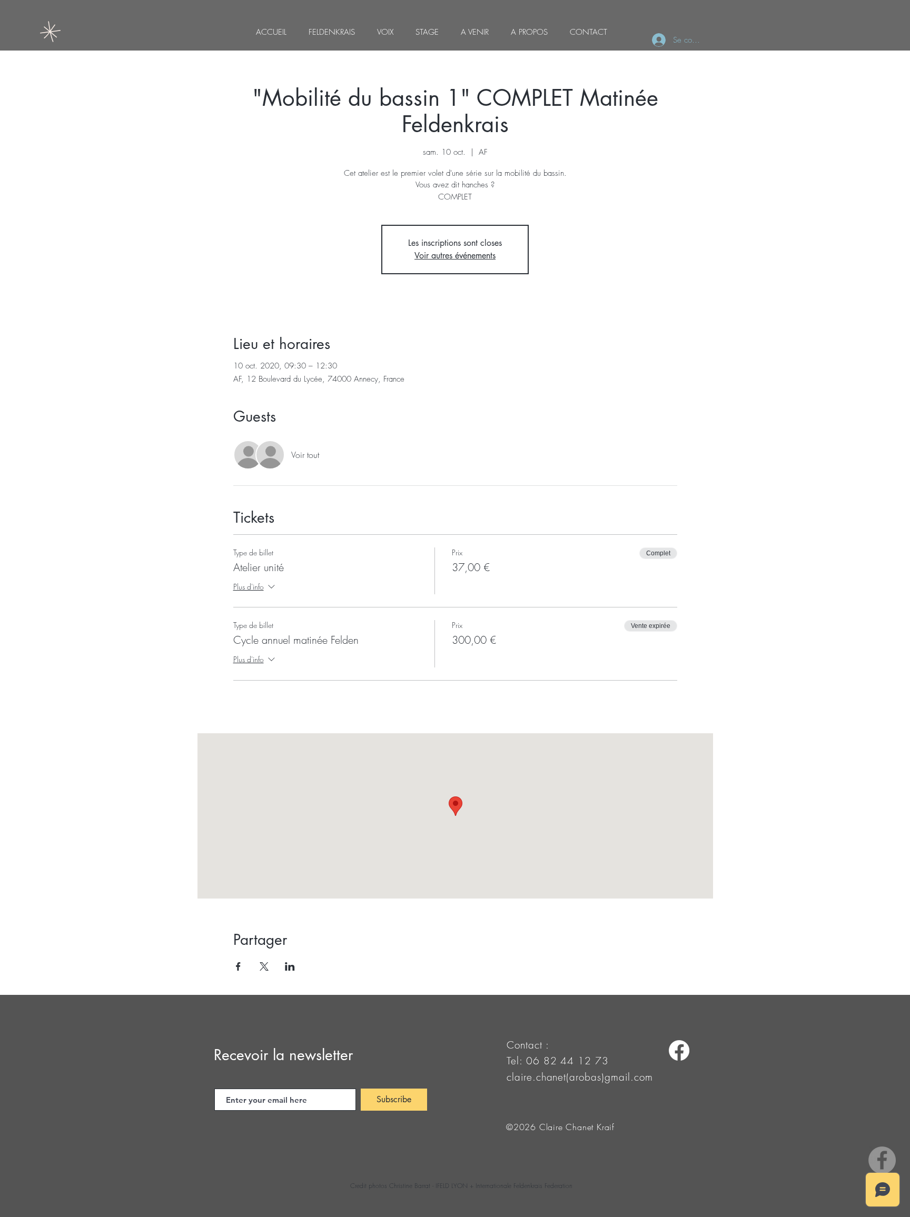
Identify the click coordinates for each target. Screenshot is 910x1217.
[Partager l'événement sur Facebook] (238, 966)
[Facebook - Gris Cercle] (882, 1160)
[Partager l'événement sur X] (264, 966)
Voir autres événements (455, 255)
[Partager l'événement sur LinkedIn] (290, 966)
